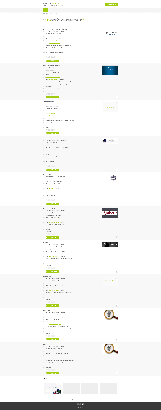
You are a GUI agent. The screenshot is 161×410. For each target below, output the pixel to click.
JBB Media (79, 407)
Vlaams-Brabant (48, 280)
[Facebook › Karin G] (49, 370)
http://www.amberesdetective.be (55, 222)
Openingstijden (49, 86)
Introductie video (59, 52)
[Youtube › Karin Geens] (54, 336)
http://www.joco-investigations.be (55, 115)
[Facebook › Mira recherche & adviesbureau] (49, 94)
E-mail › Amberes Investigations (51, 219)
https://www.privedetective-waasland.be (56, 358)
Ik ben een (111, 4)
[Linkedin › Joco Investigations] (52, 130)
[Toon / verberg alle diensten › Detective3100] (65, 295)
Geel (51, 142)
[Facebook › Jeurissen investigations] (49, 166)
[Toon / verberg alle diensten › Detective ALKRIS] (65, 193)
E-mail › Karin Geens (49, 321)
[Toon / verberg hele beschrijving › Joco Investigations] (65, 118)
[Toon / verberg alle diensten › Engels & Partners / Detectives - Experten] (65, 47)
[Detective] (45, 10)
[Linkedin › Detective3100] (52, 302)
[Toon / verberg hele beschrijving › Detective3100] (65, 292)
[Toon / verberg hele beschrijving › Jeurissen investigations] (65, 154)
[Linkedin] (83, 404)
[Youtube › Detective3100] (54, 302)
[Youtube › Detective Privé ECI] (54, 268)
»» (51, 25)
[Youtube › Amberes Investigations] (54, 234)
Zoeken (57, 10)
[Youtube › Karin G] (54, 370)
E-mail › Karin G (48, 355)
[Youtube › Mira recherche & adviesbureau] (54, 94)
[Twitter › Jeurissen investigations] (47, 166)
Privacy (83, 407)
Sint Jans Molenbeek (56, 246)
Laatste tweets (49, 88)
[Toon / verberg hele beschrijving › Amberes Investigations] (65, 224)
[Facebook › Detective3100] (49, 302)
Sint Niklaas (55, 348)
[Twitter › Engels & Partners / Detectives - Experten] (47, 57)
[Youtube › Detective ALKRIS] (54, 200)
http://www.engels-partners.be (54, 43)
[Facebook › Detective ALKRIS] (49, 200)
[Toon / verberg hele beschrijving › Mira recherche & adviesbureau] (65, 81)
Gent (53, 33)
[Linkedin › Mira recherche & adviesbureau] (52, 94)
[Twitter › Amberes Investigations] (47, 234)
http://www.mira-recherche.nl (54, 79)
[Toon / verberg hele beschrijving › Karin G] (65, 360)
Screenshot (63, 43)
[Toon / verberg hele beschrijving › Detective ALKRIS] (65, 190)
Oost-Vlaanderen (49, 33)
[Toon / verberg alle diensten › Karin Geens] (65, 328)
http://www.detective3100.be (54, 290)
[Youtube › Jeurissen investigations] (54, 166)
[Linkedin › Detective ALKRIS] (52, 200)
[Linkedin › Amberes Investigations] (52, 234)
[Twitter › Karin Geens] (47, 336)
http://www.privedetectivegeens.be (55, 324)
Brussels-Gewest (49, 246)
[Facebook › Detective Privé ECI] (49, 268)
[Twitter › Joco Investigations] (47, 130)
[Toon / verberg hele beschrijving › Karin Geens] (65, 326)
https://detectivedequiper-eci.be (54, 256)
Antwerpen (47, 106)
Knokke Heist (55, 314)
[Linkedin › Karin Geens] (52, 336)
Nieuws (50, 10)
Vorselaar (52, 212)
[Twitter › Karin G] (47, 370)
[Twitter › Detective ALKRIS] (47, 200)
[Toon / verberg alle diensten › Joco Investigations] (65, 120)
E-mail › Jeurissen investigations (51, 149)
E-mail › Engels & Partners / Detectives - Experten (55, 40)
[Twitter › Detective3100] (47, 302)
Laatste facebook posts (50, 52)
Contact (63, 10)
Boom (51, 106)
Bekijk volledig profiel (52, 60)
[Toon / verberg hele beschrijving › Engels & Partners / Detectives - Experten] (65, 45)
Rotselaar (54, 280)
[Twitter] (78, 404)
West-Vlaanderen (49, 314)
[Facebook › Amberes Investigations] (49, 234)
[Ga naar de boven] (117, 61)
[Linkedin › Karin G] (52, 370)
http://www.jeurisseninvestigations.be (55, 152)
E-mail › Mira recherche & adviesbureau (53, 77)
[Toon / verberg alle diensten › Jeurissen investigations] (65, 156)
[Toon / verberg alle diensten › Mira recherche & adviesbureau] (65, 84)
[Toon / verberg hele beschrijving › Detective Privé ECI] (65, 258)
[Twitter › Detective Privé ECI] (47, 268)
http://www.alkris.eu (52, 188)
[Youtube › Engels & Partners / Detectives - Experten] (54, 57)
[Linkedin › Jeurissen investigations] (52, 166)
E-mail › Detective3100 (50, 287)
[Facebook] (80, 404)
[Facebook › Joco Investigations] (49, 130)
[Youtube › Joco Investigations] (54, 130)
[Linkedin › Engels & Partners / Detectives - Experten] (52, 57)
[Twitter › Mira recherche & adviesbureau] (47, 94)
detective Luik (46, 19)
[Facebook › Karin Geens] (49, 336)
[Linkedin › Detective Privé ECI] (52, 268)
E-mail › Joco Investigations (51, 113)
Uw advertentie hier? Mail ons (71, 388)
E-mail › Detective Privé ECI (51, 253)
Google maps (58, 33)
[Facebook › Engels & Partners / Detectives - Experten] (49, 57)
